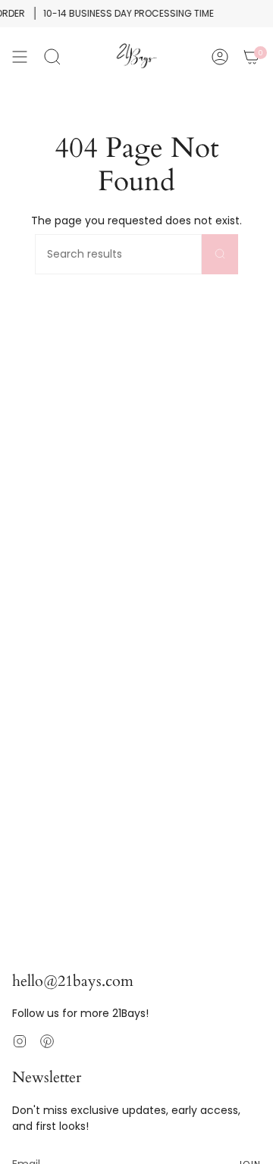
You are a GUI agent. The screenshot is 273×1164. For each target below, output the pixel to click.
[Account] (220, 57)
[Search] (220, 254)
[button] (52, 57)
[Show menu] (19, 57)
